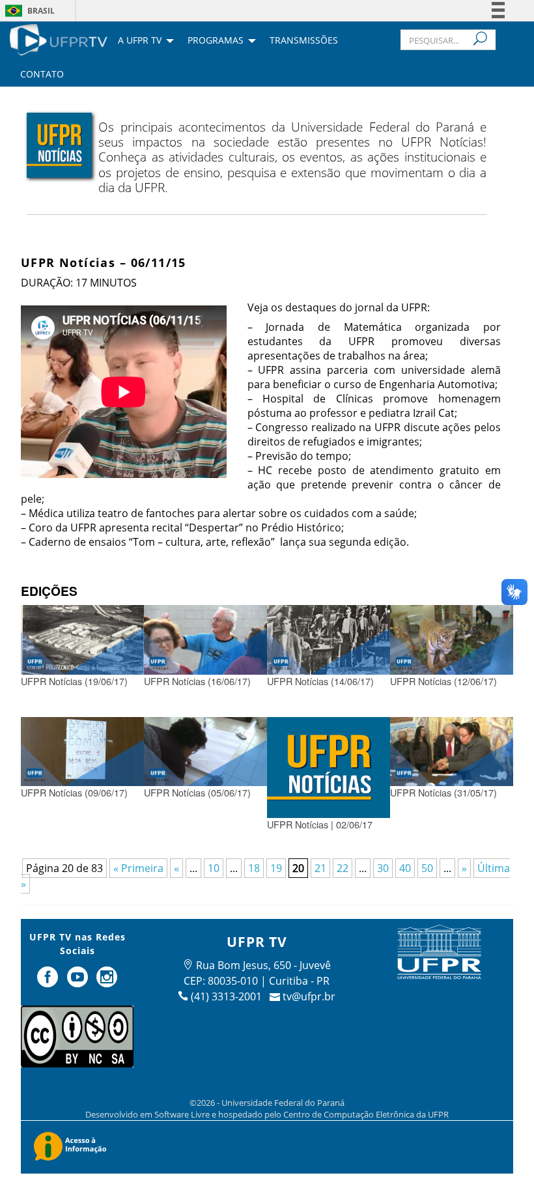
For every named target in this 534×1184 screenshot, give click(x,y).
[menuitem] (58, 38)
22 (342, 868)
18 (254, 868)
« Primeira (138, 868)
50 (427, 868)
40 (405, 868)
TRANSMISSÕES (304, 41)
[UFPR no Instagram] (106, 982)
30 (383, 868)
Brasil (41, 10)
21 (320, 868)
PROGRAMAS (216, 41)
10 (213, 868)
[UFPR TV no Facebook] (49, 982)
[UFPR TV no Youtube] (79, 982)
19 (276, 868)
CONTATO (42, 75)
